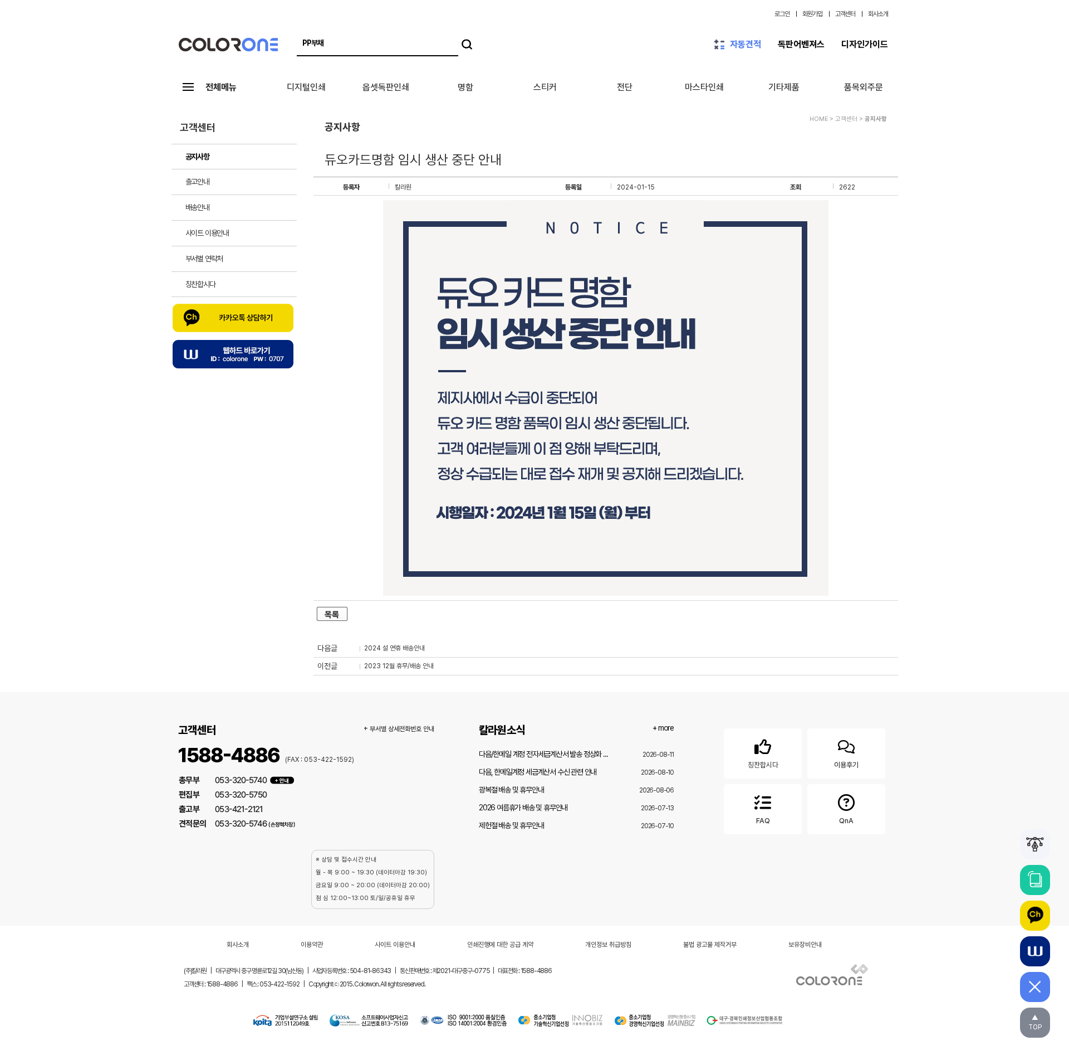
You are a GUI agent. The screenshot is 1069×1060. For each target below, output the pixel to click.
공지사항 (197, 156)
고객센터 (845, 14)
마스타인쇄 (704, 87)
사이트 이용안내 (207, 232)
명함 (465, 87)
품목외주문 (863, 87)
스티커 (545, 87)
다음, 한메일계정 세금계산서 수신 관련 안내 (537, 771)
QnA (846, 820)
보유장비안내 (805, 945)
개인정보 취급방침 (608, 945)
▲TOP (1035, 1022)
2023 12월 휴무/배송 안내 (399, 666)
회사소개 (878, 14)
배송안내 (197, 207)
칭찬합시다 (200, 284)
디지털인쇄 (306, 87)
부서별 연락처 (204, 258)
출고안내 (197, 181)
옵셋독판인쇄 (385, 87)
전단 (624, 87)
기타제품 (784, 87)
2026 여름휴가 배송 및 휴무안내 (523, 807)
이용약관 (312, 945)
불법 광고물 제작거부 (710, 945)
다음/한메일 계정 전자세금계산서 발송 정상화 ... (543, 754)
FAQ (763, 820)
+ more (663, 727)
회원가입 (812, 14)
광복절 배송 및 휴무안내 (511, 789)
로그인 (782, 14)
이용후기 (846, 765)
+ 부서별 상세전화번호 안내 (399, 729)
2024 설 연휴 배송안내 (394, 648)
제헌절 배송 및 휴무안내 (511, 825)
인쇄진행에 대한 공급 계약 (500, 945)
